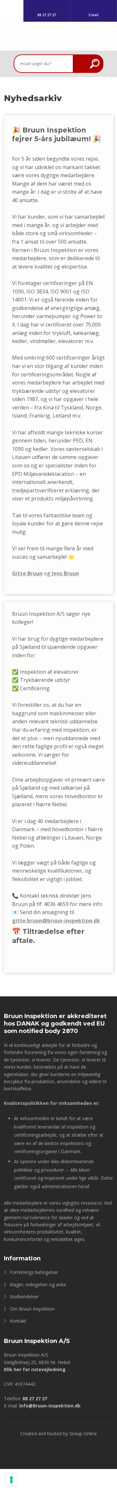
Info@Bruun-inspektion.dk (50, 1406)
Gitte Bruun (27, 573)
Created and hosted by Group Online (58, 1433)
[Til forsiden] (58, 38)
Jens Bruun (65, 573)
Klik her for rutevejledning (35, 1369)
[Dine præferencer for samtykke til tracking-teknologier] (11, 1480)
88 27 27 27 (34, 1398)
